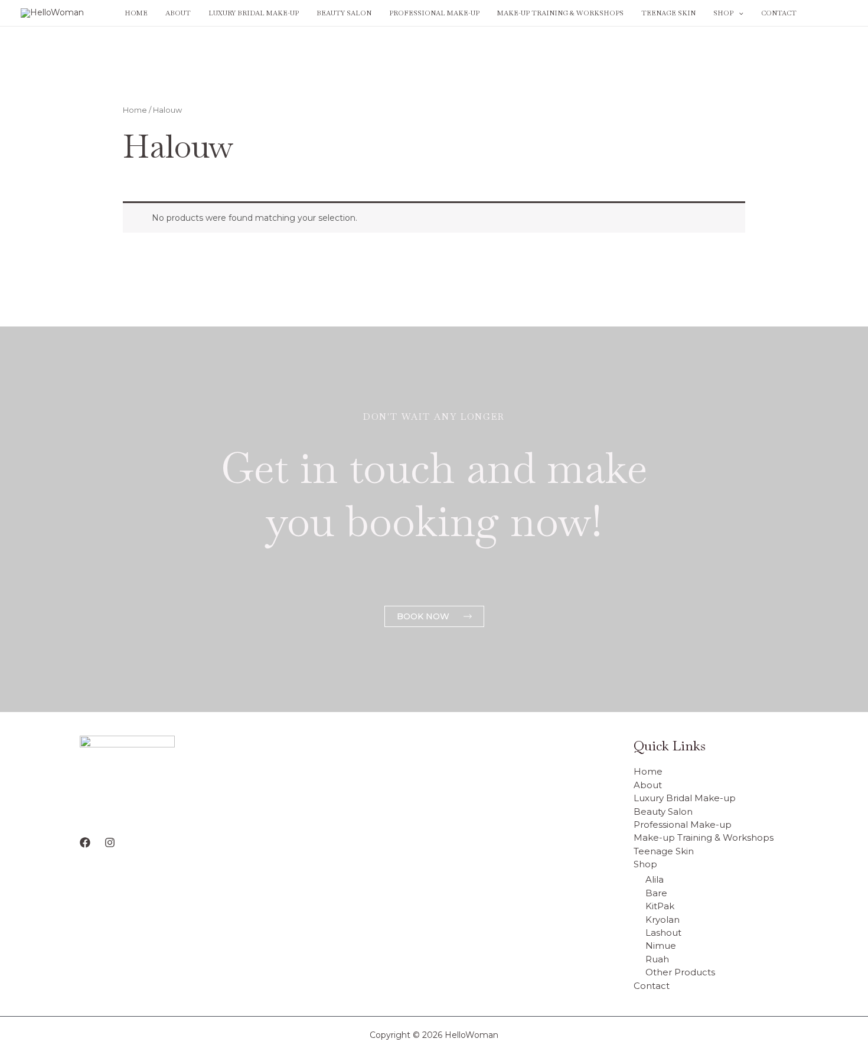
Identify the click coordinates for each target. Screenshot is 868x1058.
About (178, 13)
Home (136, 13)
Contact (779, 13)
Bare (656, 893)
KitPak (659, 906)
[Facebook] (824, 13)
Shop (723, 13)
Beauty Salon (343, 13)
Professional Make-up (434, 13)
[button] (738, 13)
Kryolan (662, 919)
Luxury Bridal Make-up (253, 13)
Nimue (660, 945)
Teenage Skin (668, 13)
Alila (654, 879)
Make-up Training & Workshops (560, 13)
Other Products (680, 972)
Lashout (663, 932)
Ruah (657, 959)
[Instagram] (842, 13)
